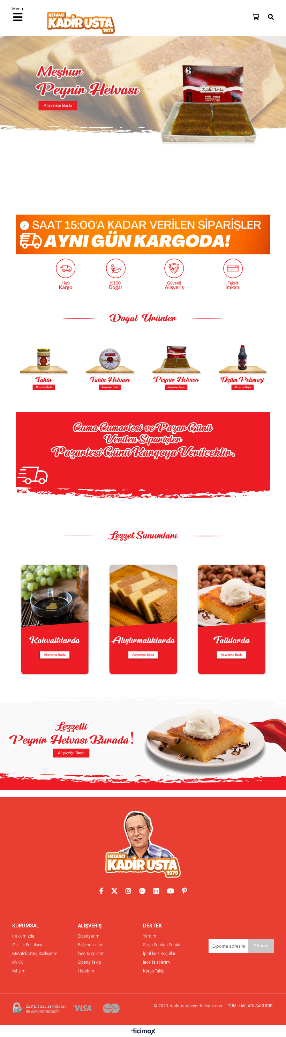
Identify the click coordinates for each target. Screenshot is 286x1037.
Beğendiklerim (91, 945)
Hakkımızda (23, 936)
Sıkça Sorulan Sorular (162, 945)
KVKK (17, 962)
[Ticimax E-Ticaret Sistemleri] (143, 1031)
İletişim (18, 971)
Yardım (149, 936)
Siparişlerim (88, 936)
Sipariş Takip (89, 962)
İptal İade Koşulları (159, 954)
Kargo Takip (154, 971)
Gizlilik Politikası (27, 945)
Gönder (261, 945)
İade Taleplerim (91, 954)
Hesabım (86, 971)
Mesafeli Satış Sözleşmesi (35, 954)
